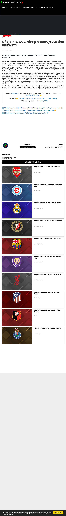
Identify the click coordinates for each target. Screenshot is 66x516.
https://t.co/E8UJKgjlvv (27, 98)
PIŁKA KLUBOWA (14, 7)
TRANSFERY (4, 7)
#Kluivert (14, 93)
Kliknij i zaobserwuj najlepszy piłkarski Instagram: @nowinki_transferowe (32, 108)
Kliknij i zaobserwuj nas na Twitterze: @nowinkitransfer (25, 113)
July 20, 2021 (43, 101)
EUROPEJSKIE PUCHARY (29, 7)
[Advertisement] (33, 19)
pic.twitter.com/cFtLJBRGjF (47, 98)
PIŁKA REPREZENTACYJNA (46, 7)
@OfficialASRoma (32, 95)
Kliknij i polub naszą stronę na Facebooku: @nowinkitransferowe (29, 110)
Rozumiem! (58, 512)
